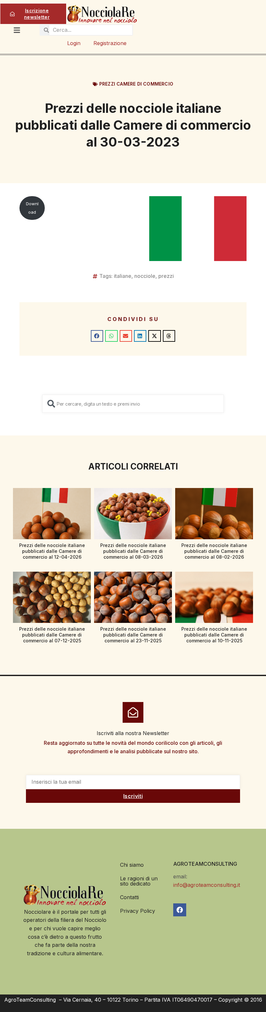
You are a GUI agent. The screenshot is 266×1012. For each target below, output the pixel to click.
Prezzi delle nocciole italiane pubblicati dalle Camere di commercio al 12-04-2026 (52, 551)
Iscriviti (133, 796)
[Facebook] (179, 909)
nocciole (144, 276)
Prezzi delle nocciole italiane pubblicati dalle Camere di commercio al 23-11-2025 (133, 634)
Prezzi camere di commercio (136, 84)
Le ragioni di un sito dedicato (139, 881)
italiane (122, 276)
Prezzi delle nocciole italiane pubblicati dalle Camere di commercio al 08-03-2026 (133, 551)
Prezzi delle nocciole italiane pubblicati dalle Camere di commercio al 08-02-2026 (214, 551)
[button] (97, 336)
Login (73, 43)
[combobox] (133, 404)
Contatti (129, 897)
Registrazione (110, 43)
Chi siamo (132, 865)
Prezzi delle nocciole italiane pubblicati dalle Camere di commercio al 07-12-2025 (52, 634)
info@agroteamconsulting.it (206, 885)
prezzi (166, 276)
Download (32, 208)
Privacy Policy (137, 911)
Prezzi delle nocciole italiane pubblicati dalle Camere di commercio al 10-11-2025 (214, 634)
